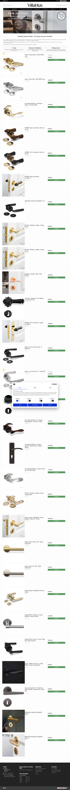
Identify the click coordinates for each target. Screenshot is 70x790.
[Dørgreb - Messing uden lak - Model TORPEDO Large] (13, 63)
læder (19, 40)
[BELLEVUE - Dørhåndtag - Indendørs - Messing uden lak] (13, 258)
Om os (37, 772)
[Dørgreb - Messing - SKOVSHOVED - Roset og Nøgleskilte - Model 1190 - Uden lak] (13, 526)
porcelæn (22, 40)
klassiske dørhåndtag (52, 39)
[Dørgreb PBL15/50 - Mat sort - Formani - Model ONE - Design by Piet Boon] (13, 648)
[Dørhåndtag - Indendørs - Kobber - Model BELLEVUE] (13, 282)
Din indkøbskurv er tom (61, 5)
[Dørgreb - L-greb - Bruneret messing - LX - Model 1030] (13, 355)
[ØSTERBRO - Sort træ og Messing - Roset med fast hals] (13, 161)
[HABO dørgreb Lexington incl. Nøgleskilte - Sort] (13, 209)
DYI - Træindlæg (54, 768)
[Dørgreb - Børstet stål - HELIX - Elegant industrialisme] (13, 575)
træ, (13, 40)
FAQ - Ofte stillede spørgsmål (40, 768)
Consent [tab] (19, 387)
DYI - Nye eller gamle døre (56, 771)
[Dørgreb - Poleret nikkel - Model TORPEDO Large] (13, 88)
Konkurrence (54, 772)
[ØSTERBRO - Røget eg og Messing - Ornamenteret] (13, 185)
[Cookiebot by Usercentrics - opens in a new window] (52, 384)
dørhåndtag (34, 39)
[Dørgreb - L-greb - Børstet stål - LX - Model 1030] (13, 380)
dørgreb (30, 39)
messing (16, 40)
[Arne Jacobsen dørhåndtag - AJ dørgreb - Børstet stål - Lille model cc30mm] (13, 477)
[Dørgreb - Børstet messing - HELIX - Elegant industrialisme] (13, 550)
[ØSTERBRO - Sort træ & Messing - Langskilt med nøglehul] (13, 331)
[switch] (29, 401)
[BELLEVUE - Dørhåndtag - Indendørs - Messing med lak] (13, 234)
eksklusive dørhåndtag (60, 39)
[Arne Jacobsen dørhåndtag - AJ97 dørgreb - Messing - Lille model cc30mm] (13, 112)
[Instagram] (5, 788)
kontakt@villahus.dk (10, 774)
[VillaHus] (35, 5)
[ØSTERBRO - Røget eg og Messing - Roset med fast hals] (13, 136)
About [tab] (50, 387)
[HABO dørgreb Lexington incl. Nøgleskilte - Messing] (13, 721)
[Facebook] (3, 788)
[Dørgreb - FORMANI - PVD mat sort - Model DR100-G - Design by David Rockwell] (13, 672)
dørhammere (39, 39)
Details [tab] (35, 387)
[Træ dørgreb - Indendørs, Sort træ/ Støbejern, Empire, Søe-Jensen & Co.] (13, 307)
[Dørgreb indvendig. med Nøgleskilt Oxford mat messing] (13, 599)
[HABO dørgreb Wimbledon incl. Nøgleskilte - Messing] (13, 745)
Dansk (58, 0)
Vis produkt (56, 59)
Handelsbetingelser (39, 771)
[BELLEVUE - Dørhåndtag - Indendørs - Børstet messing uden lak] (13, 502)
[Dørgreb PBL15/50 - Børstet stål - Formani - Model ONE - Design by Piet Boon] (13, 623)
